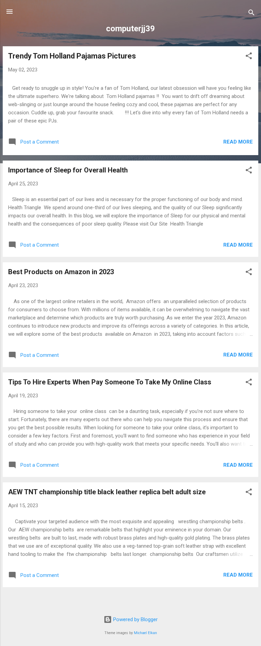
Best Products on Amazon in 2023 (61, 272)
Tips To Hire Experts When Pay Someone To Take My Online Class (109, 382)
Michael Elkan (145, 633)
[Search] (251, 13)
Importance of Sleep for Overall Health (68, 170)
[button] (249, 57)
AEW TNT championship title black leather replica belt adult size (107, 492)
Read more (238, 142)
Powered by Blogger (135, 619)
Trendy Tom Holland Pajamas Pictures (72, 56)
